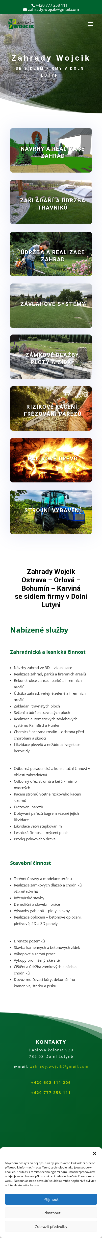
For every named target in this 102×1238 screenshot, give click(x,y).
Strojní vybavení (52, 510)
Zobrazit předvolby (51, 1226)
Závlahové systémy (53, 304)
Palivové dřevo (53, 459)
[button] (94, 1153)
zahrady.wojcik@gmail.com (59, 1066)
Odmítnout (51, 1212)
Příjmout (51, 1199)
